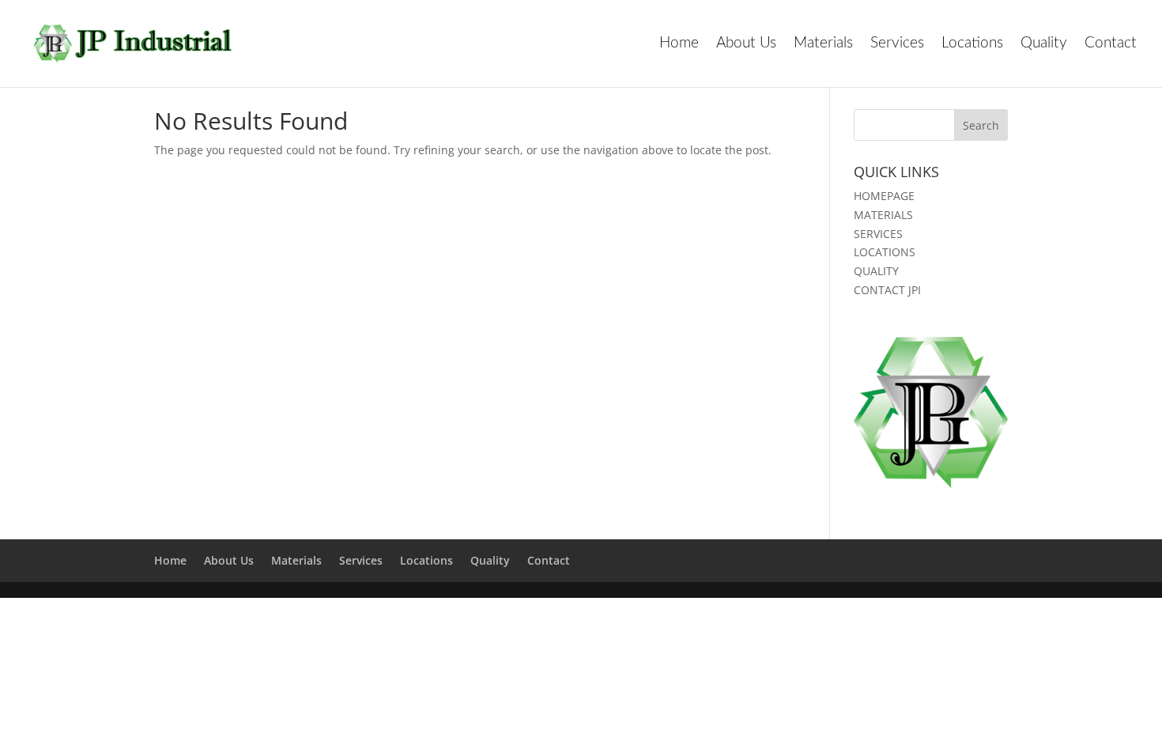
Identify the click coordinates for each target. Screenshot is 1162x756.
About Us (746, 44)
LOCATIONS (884, 251)
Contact (1111, 44)
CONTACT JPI (887, 289)
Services (897, 44)
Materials (823, 44)
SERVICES (878, 233)
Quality (1044, 44)
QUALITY (876, 270)
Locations (972, 44)
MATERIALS (883, 214)
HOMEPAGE (884, 195)
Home (679, 44)
